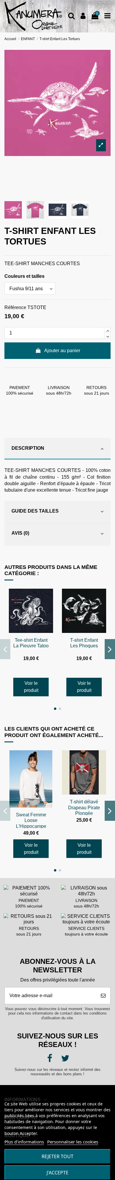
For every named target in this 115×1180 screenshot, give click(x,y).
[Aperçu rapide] (48, 598)
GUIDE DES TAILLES (35, 510)
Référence (15, 307)
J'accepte (57, 1172)
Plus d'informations (24, 1142)
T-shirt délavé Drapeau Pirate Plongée (84, 807)
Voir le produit (31, 687)
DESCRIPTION (28, 448)
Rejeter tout (57, 1156)
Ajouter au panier (62, 350)
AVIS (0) (20, 533)
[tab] (57, 449)
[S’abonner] (103, 995)
